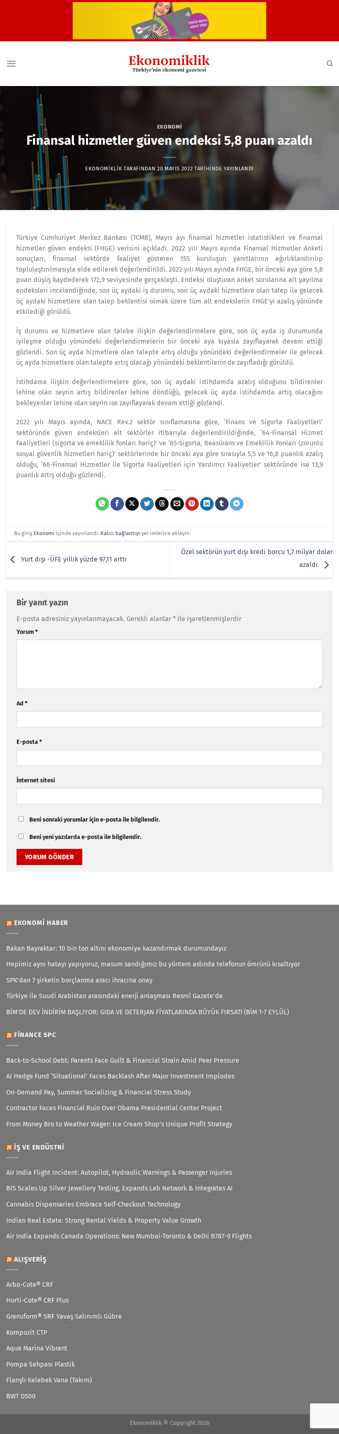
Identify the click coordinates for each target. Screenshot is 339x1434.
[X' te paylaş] (132, 504)
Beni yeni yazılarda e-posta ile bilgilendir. (85, 837)
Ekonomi (169, 127)
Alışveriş (30, 1259)
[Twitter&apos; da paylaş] (147, 504)
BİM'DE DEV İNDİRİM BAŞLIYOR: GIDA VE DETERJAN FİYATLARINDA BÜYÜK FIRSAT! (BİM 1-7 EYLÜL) (147, 1012)
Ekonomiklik (103, 168)
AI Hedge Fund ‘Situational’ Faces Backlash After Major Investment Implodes (120, 1076)
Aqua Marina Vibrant (36, 1348)
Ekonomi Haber (41, 923)
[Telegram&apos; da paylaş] (237, 504)
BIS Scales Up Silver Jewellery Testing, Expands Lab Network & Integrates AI (119, 1188)
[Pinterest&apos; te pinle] (192, 504)
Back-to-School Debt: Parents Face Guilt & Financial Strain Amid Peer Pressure (122, 1060)
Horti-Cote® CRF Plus (37, 1300)
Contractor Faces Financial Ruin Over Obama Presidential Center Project (114, 1108)
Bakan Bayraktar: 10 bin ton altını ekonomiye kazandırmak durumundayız (116, 948)
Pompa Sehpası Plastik (40, 1364)
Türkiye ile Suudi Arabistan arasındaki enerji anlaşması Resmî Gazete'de (114, 996)
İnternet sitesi (36, 780)
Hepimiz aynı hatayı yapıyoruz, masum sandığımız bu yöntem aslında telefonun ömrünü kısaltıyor (153, 964)
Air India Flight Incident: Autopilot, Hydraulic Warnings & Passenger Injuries (119, 1172)
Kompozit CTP (26, 1332)
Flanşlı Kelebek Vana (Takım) (49, 1380)
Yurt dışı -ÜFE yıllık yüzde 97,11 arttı (73, 559)
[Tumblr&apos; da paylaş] (222, 504)
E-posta (29, 742)
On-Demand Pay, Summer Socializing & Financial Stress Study (98, 1092)
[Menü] (11, 63)
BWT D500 (21, 1396)
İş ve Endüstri (39, 1147)
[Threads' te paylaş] (162, 504)
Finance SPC (35, 1035)
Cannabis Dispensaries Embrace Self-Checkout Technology (93, 1204)
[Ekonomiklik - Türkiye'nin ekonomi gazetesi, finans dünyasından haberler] (169, 63)
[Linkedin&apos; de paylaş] (207, 504)
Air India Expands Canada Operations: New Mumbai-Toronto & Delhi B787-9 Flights (129, 1236)
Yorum (27, 632)
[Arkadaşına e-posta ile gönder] (177, 504)
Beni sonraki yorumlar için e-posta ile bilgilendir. (94, 819)
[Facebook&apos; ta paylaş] (117, 504)
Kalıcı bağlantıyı (120, 533)
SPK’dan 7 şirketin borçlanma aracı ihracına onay (79, 980)
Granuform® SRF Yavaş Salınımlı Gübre (64, 1316)
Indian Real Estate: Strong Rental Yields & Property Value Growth (103, 1220)
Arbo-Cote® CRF (29, 1284)
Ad (22, 703)
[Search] (330, 64)
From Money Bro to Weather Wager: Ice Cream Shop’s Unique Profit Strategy (119, 1124)
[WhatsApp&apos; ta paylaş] (102, 504)
